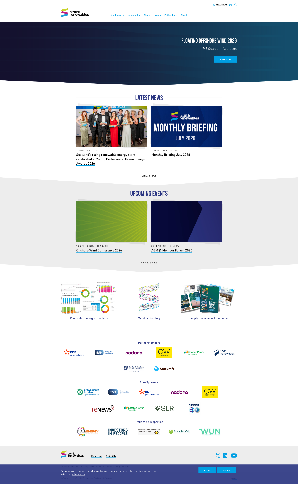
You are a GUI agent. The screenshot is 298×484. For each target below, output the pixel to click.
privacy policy (78, 474)
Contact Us (111, 456)
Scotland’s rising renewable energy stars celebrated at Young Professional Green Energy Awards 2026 (111, 136)
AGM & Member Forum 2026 (186, 227)
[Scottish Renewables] (75, 13)
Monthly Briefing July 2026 (186, 132)
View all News (149, 175)
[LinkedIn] (225, 455)
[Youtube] (234, 455)
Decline (226, 470)
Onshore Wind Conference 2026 (111, 227)
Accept (207, 470)
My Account (96, 456)
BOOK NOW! (225, 59)
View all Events (149, 262)
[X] (218, 455)
